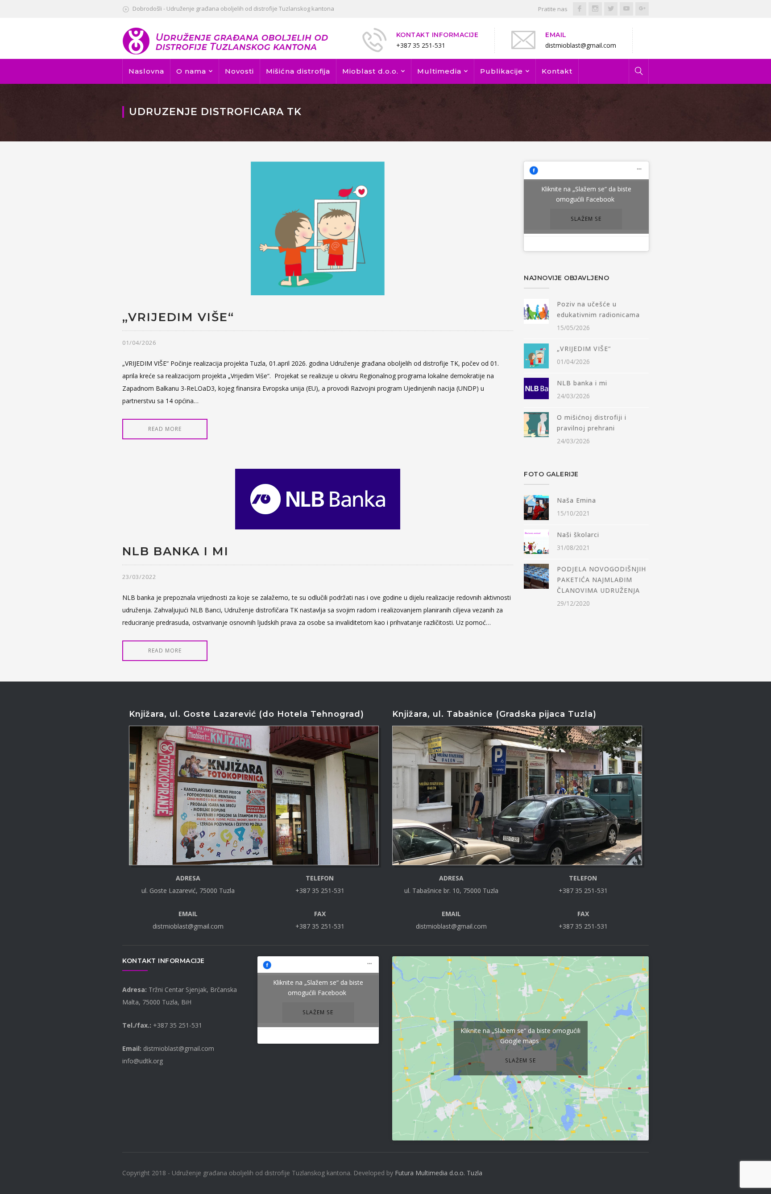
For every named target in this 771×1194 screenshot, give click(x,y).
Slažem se (586, 219)
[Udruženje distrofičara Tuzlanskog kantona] (226, 40)
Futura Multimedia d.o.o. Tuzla (438, 1173)
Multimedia (439, 71)
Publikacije (501, 71)
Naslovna (146, 71)
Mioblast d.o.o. (370, 71)
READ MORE (165, 429)
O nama (191, 71)
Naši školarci (578, 534)
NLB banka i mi (175, 551)
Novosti (239, 71)
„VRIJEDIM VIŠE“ (178, 317)
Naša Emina (576, 500)
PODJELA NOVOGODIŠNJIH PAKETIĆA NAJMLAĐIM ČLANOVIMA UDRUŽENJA (601, 580)
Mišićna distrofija (298, 71)
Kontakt (557, 71)
